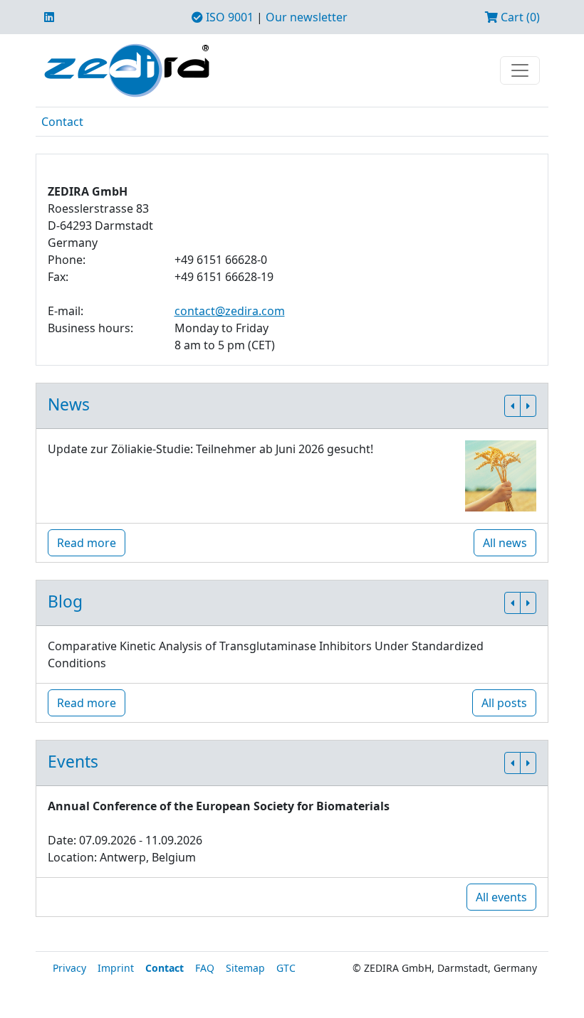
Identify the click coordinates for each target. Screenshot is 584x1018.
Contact (62, 121)
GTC (286, 968)
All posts (504, 703)
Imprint (116, 968)
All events (501, 897)
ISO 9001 (228, 17)
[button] (512, 406)
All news (505, 543)
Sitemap (245, 968)
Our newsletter (307, 17)
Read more (86, 543)
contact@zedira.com (229, 311)
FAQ (204, 968)
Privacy (69, 968)
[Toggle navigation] (520, 70)
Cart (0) (519, 17)
